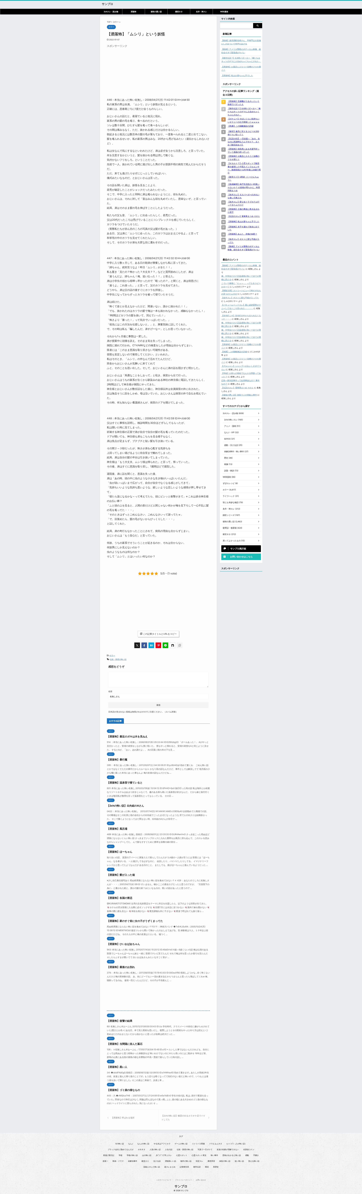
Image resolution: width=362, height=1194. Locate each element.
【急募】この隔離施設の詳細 (234, 351)
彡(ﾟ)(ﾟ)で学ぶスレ (164, 1155)
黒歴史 (216, 1167)
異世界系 (211, 1161)
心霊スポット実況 (199, 1155)
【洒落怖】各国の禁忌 (119, 897)
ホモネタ (141, 1149)
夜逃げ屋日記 (108, 1155)
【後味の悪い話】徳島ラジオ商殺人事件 (239, 395)
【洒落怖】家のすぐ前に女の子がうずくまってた (135, 920)
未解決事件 (132, 1161)
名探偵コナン (248, 1149)
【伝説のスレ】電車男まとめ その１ (237, 387)
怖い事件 (214, 1155)
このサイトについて (163, 1180)
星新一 (105, 1161)
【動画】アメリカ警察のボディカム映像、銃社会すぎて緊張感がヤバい (241, 51)
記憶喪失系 (184, 1167)
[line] (165, 645)
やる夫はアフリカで (162, 1144)
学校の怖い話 (132, 1155)
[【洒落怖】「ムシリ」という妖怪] (151, 645)
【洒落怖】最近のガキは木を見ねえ (127, 736)
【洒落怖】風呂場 (117, 828)
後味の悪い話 (156, 11)
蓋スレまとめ (169, 1167)
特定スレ (199, 1161)
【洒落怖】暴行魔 (117, 759)
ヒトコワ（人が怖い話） (236, 1144)
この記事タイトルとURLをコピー (160, 633)
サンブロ (107, 4)
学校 (120, 1155)
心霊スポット (181, 1155)
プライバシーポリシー (183, 1180)
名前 (110, 691)
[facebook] (144, 645)
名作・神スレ (201, 11)
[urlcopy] (179, 645)
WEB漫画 (224, 11)
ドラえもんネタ (215, 1144)
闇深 (207, 1167)
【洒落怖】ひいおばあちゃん (123, 943)
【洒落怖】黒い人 (117, 1066)
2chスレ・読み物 (111, 11)
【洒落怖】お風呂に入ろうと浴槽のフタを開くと (241, 68)
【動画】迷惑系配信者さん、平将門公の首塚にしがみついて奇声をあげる (241, 42)
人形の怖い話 (155, 1149)
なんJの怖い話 (143, 1144)
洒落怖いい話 (170, 1161)
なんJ (130, 1144)
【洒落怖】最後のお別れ (121, 967)
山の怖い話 (146, 1155)
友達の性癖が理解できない (228, 1149)
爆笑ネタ (179, 11)
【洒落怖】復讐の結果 (119, 1020)
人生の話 (168, 1149)
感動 (247, 1155)
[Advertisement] (130, 69)
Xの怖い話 (119, 1144)
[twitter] (137, 645)
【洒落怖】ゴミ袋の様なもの (123, 1089)
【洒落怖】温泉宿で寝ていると (125, 782)
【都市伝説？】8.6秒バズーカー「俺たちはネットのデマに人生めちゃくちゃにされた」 (241, 60)
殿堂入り (145, 1161)
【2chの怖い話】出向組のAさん (125, 805)
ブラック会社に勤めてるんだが (120, 1149)
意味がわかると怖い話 (231, 1155)
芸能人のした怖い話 (151, 1167)
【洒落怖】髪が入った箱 (121, 874)
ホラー (112, 655)
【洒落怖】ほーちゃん (119, 851)
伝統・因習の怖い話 (118, 659)
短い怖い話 (239, 1161)
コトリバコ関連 (198, 1144)
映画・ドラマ (118, 1161)
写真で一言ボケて (205, 1149)
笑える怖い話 (253, 1161)
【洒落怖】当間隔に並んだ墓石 (125, 1043)
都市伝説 (197, 1167)
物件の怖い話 (185, 1161)
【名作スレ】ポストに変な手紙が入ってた (240, 297)
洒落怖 (133, 11)
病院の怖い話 (224, 1161)
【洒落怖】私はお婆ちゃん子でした (237, 75)
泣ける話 (157, 1161)
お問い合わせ (201, 1180)
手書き (256, 1155)
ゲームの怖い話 (181, 1144)
